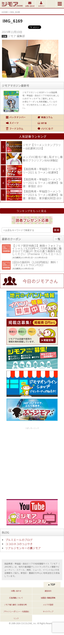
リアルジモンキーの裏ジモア (23, 548)
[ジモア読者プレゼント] (32, 225)
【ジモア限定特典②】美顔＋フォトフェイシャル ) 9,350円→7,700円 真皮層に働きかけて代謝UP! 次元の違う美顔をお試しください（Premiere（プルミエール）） (37, 250)
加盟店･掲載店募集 (48, 597)
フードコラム (15, 128)
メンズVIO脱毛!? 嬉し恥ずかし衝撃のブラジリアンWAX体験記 (43, 158)
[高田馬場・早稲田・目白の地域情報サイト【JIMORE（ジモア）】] (12, 7)
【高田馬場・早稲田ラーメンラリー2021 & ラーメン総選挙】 (42, 170)
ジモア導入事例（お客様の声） (16, 604)
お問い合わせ (16, 590)
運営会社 (48, 590)
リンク (16, 618)
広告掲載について (16, 597)
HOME (5, 12)
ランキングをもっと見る (31, 211)
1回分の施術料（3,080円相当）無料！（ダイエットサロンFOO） (35, 263)
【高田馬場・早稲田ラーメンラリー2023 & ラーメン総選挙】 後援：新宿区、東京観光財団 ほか (43, 194)
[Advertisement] (32, 462)
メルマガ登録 (48, 604)
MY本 (47, 123)
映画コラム (47, 117)
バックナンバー (15, 117)
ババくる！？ (47, 128)
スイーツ (15, 123)
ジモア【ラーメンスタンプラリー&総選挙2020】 (42, 146)
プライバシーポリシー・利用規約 (16, 611)
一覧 (57, 239)
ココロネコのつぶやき (19, 544)
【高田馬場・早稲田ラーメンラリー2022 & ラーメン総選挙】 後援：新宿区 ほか (43, 182)
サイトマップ (48, 611)
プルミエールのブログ (19, 540)
